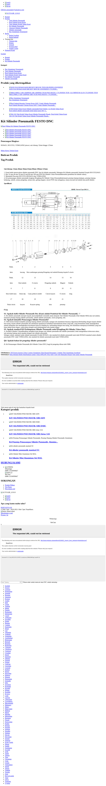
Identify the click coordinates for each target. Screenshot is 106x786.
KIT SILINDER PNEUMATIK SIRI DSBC (27, 426)
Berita (7, 33)
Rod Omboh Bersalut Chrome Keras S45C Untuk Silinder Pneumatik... (32, 105)
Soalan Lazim (13, 48)
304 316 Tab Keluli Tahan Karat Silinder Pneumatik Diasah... (29, 116)
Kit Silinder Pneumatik (16, 26)
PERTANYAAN (6, 507)
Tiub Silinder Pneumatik (17, 20)
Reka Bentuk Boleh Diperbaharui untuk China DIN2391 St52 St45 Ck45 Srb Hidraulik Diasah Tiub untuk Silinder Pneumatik (51, 354)
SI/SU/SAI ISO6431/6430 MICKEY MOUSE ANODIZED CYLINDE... (33, 89)
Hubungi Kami (10, 50)
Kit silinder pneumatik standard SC (24, 450)
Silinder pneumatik (15, 30)
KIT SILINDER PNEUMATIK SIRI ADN (27, 418)
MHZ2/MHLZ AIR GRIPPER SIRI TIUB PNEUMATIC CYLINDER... (33, 94)
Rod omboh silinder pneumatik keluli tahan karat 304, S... (28, 111)
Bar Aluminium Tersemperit (18, 32)
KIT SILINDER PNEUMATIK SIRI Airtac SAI (29, 434)
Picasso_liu (4, 515)
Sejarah (11, 45)
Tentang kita (13, 41)
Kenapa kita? (13, 47)
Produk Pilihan (10, 485)
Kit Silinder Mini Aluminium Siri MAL (25, 458)
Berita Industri (13, 37)
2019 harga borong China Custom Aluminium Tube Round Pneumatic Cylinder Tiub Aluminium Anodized (45, 353)
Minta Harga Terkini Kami (9, 151)
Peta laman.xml (10, 489)
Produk (7, 19)
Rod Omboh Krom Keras (17, 22)
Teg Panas (8, 487)
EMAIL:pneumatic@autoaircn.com (12, 10)
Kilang (11, 43)
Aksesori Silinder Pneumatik (18, 28)
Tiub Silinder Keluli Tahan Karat (20, 24)
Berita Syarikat (14, 35)
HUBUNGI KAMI (10, 462)
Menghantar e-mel (7, 513)
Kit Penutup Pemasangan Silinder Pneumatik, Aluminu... (33, 442)
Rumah (7, 17)
